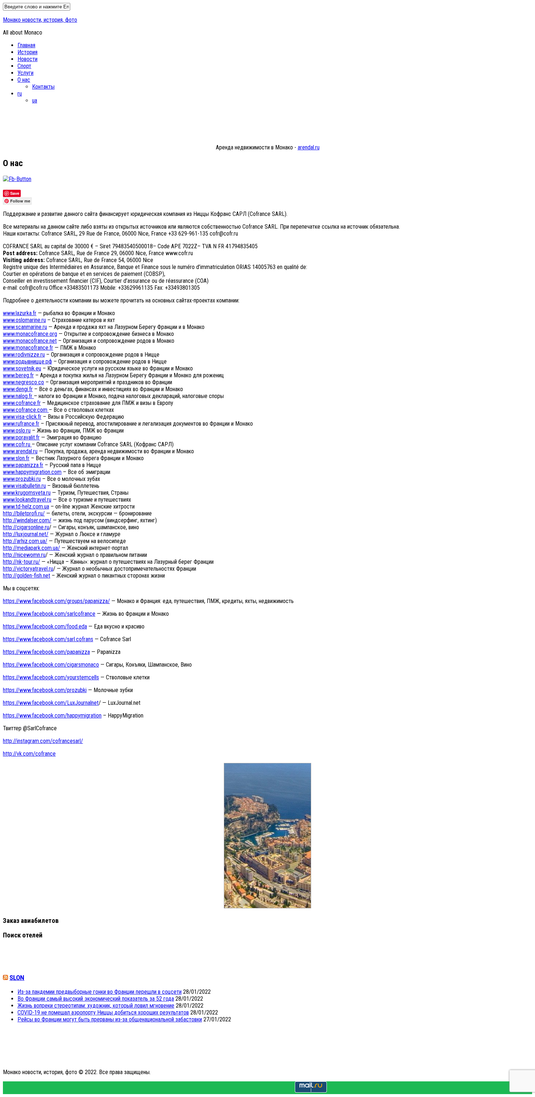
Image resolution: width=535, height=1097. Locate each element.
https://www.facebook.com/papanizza (46, 651)
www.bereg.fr (18, 375)
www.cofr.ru (17, 444)
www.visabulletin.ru (24, 485)
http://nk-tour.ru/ (21, 561)
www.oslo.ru (17, 430)
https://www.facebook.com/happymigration (52, 715)
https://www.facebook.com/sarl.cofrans (48, 639)
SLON (16, 978)
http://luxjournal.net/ (25, 534)
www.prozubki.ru (22, 478)
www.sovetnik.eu (22, 368)
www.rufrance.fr (21, 423)
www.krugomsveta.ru (27, 492)
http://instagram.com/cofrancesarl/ (43, 741)
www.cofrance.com (26, 409)
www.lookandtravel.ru (27, 499)
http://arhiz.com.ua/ (25, 541)
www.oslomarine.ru (24, 320)
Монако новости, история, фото (40, 19)
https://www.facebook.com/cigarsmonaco (51, 664)
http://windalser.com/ (27, 520)
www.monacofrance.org (30, 333)
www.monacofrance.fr (28, 347)
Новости (27, 59)
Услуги (25, 72)
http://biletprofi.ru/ (24, 513)
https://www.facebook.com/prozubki (45, 690)
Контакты (43, 86)
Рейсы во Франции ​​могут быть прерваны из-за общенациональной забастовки (109, 1019)
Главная (26, 45)
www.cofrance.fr (22, 402)
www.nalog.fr (18, 396)
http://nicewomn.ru (24, 554)
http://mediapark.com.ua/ (31, 548)
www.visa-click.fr (22, 416)
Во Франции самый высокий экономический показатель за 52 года (95, 998)
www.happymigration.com (32, 472)
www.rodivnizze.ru (24, 354)
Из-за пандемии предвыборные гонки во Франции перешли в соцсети (99, 991)
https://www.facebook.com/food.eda (45, 626)
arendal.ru (309, 147)
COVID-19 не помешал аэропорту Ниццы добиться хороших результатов (103, 1012)
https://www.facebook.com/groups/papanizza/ (56, 601)
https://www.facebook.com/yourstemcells (51, 677)
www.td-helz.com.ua (26, 506)
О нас (23, 79)
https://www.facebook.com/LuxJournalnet (51, 702)
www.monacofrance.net (30, 340)
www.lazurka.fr (19, 313)
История (27, 52)
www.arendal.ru (20, 451)
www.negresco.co (23, 382)
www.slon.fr (16, 458)
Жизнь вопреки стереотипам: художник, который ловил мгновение (95, 1005)
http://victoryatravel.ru (28, 568)
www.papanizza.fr (23, 465)
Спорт (24, 66)
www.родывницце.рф (27, 361)
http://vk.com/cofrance (29, 753)
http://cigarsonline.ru (26, 527)
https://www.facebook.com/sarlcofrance (49, 613)
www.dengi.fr (18, 389)
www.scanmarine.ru (25, 327)
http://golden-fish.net (26, 575)
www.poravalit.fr (21, 437)
